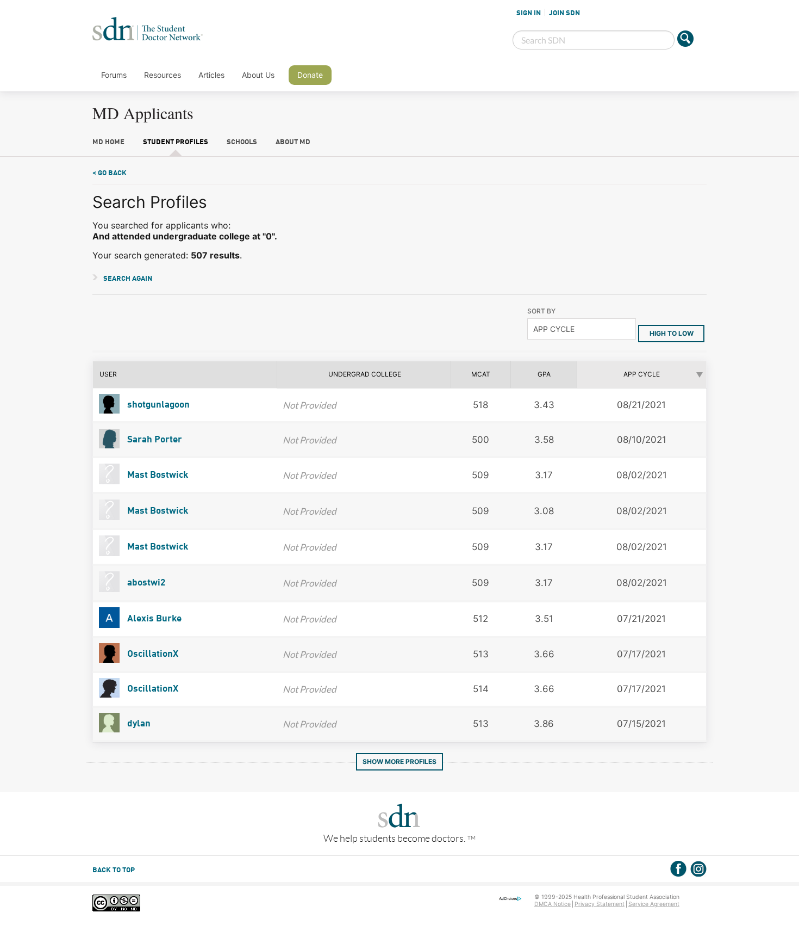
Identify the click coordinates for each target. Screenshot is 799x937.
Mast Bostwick (157, 475)
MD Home (108, 142)
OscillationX (151, 654)
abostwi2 (145, 583)
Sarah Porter (153, 440)
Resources (162, 74)
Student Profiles (175, 142)
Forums (114, 74)
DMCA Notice (552, 904)
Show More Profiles (399, 761)
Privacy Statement (600, 904)
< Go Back (109, 173)
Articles (211, 74)
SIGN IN (528, 13)
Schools (242, 142)
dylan (138, 724)
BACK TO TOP (113, 870)
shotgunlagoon (157, 405)
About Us (258, 74)
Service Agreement (653, 904)
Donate (310, 74)
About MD (293, 142)
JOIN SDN (564, 13)
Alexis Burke (153, 619)
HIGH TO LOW (672, 333)
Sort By (541, 311)
